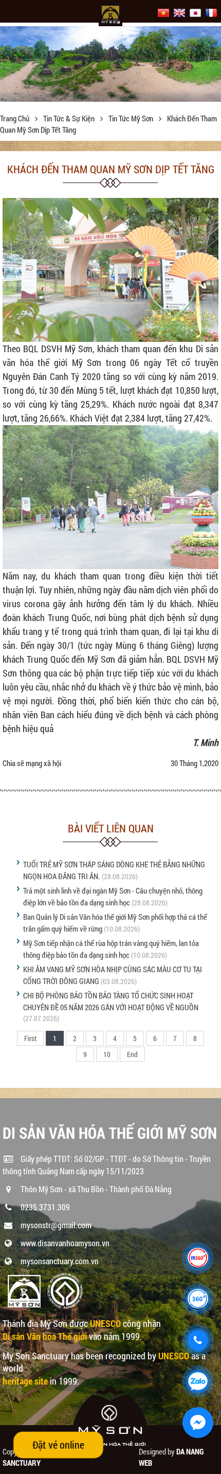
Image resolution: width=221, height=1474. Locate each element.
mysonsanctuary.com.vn (60, 1260)
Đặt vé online (58, 1445)
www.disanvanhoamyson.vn (65, 1243)
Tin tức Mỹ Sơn (131, 118)
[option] (110, 63)
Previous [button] (9, 67)
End (132, 1054)
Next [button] (212, 67)
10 (106, 1054)
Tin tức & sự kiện (69, 118)
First (30, 1038)
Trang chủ (15, 118)
